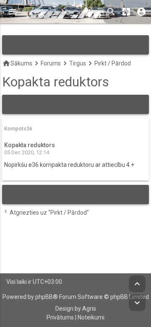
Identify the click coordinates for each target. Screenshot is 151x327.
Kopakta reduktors (55, 82)
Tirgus (77, 63)
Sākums (17, 63)
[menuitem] (60, 317)
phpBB (44, 296)
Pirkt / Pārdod (112, 63)
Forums (51, 63)
